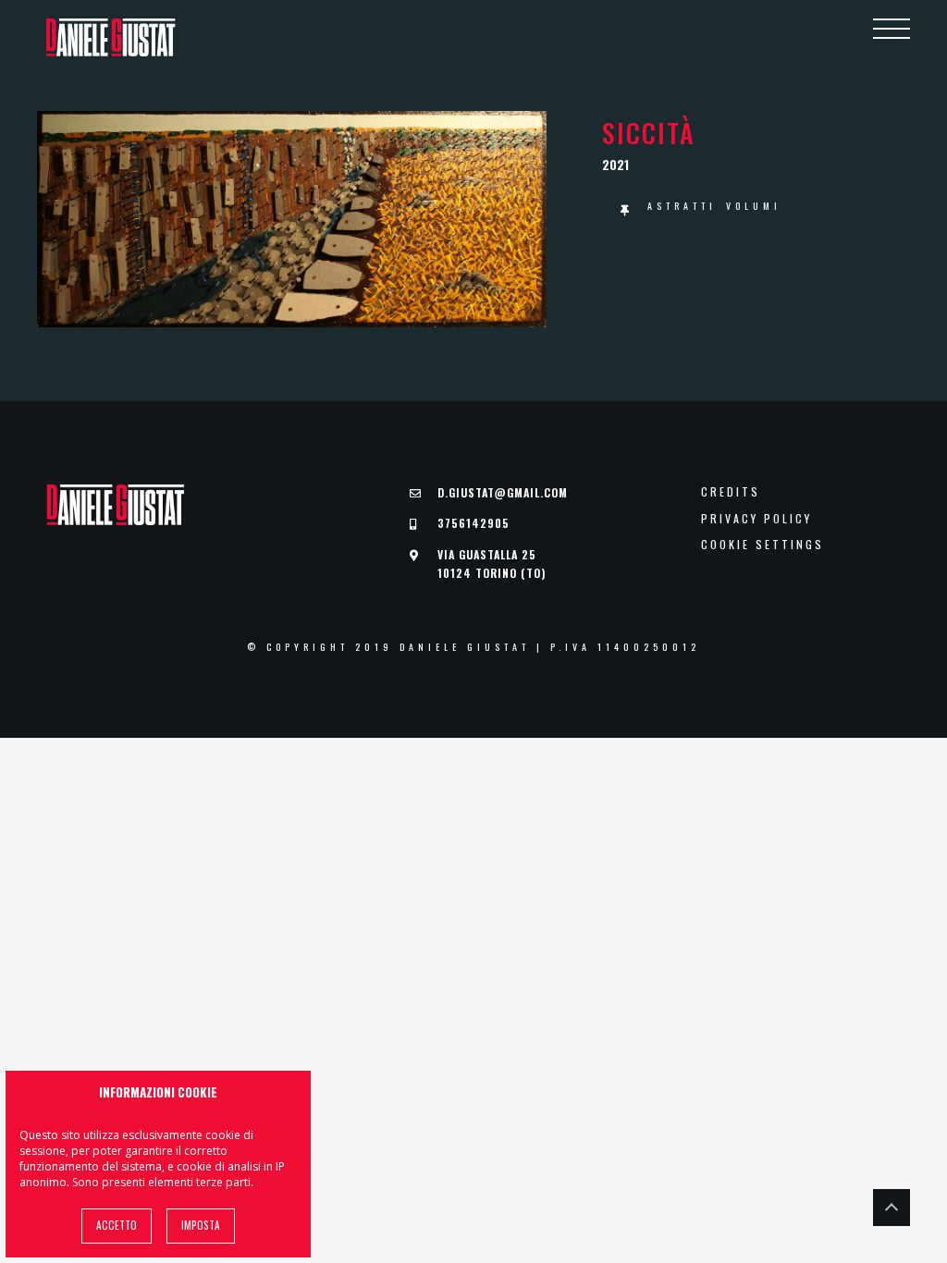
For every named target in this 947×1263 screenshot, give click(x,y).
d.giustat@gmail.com (502, 492)
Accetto (116, 1225)
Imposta (200, 1225)
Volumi (753, 206)
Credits (730, 491)
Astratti (682, 206)
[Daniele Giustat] (111, 37)
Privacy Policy (756, 518)
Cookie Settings (762, 544)
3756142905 (473, 523)
